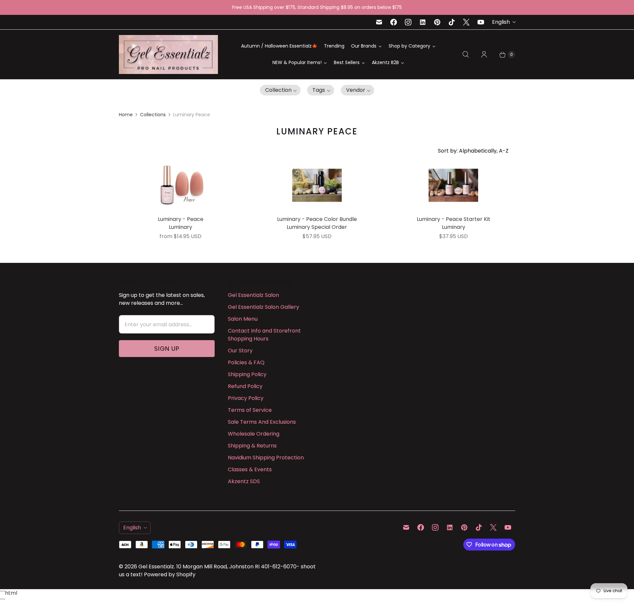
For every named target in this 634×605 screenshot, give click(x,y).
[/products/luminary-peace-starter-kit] (453, 185)
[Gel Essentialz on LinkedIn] (422, 22)
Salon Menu (243, 319)
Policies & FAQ (246, 362)
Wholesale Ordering (253, 434)
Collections (153, 114)
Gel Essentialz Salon (253, 295)
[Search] (465, 54)
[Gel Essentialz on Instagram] (408, 22)
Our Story (240, 350)
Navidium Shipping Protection (266, 457)
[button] (280, 90)
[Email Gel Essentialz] (379, 22)
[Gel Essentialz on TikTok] (451, 22)
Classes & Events (250, 469)
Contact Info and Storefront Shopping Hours (264, 334)
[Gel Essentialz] (168, 54)
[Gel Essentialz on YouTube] (481, 22)
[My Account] (484, 54)
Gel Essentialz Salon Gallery (263, 307)
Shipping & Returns (252, 445)
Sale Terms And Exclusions (262, 422)
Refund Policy (245, 386)
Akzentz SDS (244, 481)
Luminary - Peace (180, 219)
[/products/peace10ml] (180, 185)
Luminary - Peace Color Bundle (317, 219)
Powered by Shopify (169, 574)
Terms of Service (250, 410)
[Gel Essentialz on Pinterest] (437, 22)
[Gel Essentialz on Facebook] (393, 22)
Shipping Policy (247, 374)
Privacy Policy (246, 398)
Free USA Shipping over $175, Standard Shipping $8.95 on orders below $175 (317, 7)
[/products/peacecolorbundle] (317, 185)
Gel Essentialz (156, 566)
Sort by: (473, 151)
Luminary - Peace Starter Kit (453, 219)
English (501, 22)
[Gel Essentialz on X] (466, 22)
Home (126, 114)
